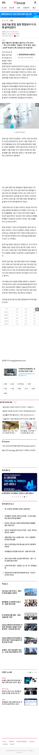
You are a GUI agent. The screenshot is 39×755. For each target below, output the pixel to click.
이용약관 (11, 741)
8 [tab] (26, 496)
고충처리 (31, 741)
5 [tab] (20, 496)
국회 (29, 384)
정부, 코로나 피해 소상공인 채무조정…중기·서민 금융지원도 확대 (20, 560)
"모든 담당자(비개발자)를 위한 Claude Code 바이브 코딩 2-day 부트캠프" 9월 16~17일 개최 (19, 446)
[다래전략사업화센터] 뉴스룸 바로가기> (27, 375)
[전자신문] (19, 2)
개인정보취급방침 (21, 741)
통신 (34, 8)
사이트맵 (5, 744)
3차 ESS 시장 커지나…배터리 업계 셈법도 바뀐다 (11, 592)
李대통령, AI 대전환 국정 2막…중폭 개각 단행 (20, 552)
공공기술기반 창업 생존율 (25, 57)
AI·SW (4, 8)
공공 (12, 384)
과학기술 (21, 384)
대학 (19, 389)
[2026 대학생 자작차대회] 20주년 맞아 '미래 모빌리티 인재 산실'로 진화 (12, 640)
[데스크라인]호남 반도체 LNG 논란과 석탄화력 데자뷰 (20, 545)
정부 (33, 389)
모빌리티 (26, 8)
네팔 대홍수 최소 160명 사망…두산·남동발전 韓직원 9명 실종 (20, 538)
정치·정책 (5, 21)
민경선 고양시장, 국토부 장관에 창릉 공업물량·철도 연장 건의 (20, 524)
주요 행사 (6, 470)
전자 (18, 8)
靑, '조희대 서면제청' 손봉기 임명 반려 (17, 509)
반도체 (11, 8)
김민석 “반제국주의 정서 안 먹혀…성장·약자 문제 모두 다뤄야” (21, 531)
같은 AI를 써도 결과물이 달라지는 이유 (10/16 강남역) (18, 43)
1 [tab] (12, 496)
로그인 (4, 741)
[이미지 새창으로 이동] (19, 317)
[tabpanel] (19, 484)
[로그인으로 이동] (35, 2)
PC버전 (12, 744)
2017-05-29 (12, 36)
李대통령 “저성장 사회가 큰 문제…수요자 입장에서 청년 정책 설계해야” (20, 517)
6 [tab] (22, 496)
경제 (5, 384)
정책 (11, 21)
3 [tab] (16, 496)
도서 (26, 389)
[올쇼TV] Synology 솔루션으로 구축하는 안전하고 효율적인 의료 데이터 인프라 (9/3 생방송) (19, 450)
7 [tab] (24, 496)
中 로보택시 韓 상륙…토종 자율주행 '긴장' (11, 616)
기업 (12, 389)
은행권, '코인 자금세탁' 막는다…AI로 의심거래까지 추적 (12, 651)
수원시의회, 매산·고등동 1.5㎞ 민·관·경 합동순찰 (21, 567)
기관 (5, 389)
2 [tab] (14, 496)
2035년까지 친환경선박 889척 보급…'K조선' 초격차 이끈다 (20, 574)
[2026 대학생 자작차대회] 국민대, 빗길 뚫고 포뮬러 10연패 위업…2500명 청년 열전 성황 (12, 628)
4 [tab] (18, 496)
